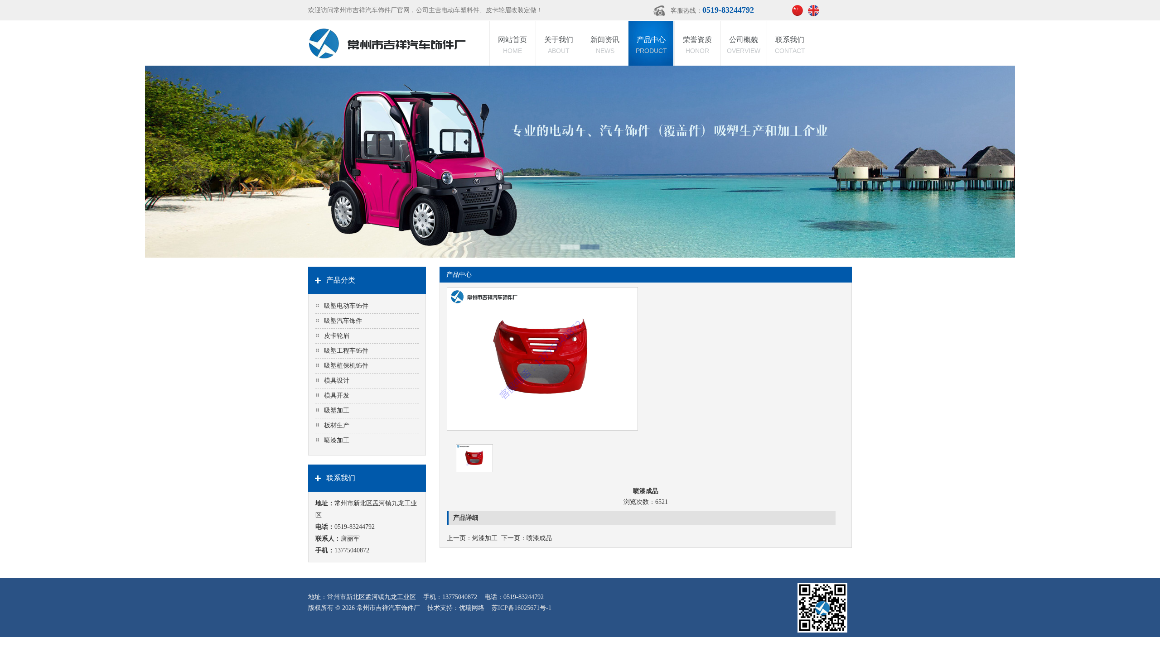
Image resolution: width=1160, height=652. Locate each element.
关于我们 (558, 45)
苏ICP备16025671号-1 (521, 607)
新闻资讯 (604, 45)
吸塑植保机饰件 (346, 365)
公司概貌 (743, 45)
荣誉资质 (697, 45)
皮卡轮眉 (336, 335)
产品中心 (651, 45)
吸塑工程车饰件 (346, 350)
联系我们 (790, 45)
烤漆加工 (485, 538)
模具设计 (336, 380)
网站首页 (512, 45)
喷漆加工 (336, 440)
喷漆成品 (539, 538)
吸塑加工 (336, 410)
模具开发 (336, 395)
